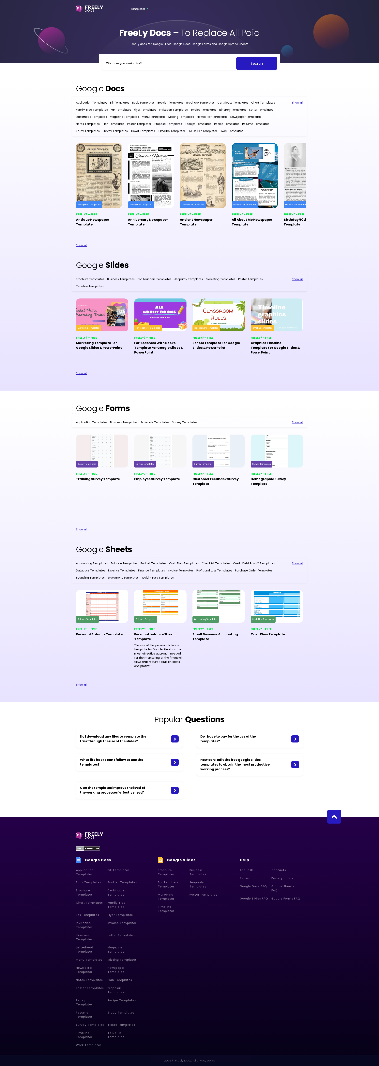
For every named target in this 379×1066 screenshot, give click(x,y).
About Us (247, 870)
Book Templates (143, 103)
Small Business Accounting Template (215, 636)
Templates (137, 9)
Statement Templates (123, 578)
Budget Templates (153, 563)
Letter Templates (261, 110)
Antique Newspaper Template (92, 222)
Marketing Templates (220, 279)
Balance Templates (124, 563)
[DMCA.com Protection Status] (88, 848)
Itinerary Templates (232, 110)
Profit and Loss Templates (214, 570)
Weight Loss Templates (158, 578)
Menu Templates (153, 117)
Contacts (278, 870)
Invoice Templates (203, 110)
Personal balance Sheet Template (154, 636)
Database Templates (90, 570)
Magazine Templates (124, 117)
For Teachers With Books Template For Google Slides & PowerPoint (158, 348)
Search (256, 63)
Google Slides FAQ (254, 898)
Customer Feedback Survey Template (215, 481)
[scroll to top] (334, 817)
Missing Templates (181, 117)
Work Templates (231, 131)
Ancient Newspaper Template (196, 222)
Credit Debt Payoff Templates (254, 563)
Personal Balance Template (99, 634)
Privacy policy (282, 878)
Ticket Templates (143, 131)
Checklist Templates (216, 563)
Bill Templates (119, 103)
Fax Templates (121, 110)
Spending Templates (90, 578)
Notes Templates (88, 124)
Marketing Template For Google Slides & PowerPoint (99, 345)
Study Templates (88, 131)
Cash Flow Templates (184, 563)
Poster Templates (139, 124)
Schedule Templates (155, 422)
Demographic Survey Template (268, 481)
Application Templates (91, 103)
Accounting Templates (92, 563)
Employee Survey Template (157, 479)
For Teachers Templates (154, 279)
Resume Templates (255, 124)
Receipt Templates (198, 124)
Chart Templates (263, 103)
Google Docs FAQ (253, 886)
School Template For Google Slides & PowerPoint (216, 345)
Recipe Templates (226, 124)
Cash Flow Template (268, 634)
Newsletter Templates (212, 117)
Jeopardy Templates (188, 279)
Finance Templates (151, 570)
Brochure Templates (200, 103)
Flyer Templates (145, 110)
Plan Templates (113, 124)
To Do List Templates (203, 131)
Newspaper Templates (245, 117)
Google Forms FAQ (285, 898)
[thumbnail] (99, 175)
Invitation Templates (173, 110)
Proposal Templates (168, 124)
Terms (245, 878)
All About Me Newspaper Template (252, 222)
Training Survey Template (98, 479)
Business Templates (121, 279)
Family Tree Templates (92, 110)
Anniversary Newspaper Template (148, 222)
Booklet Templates (170, 103)
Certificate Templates (233, 103)
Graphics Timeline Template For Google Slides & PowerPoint (275, 348)
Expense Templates (121, 570)
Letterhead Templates (91, 117)
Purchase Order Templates (253, 570)
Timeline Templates (172, 131)
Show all (297, 103)
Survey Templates (115, 131)
